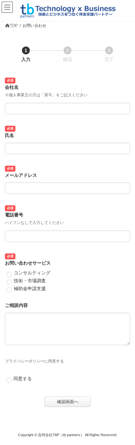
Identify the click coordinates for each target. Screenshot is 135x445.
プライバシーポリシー (24, 361)
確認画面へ (67, 401)
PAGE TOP (125, 424)
